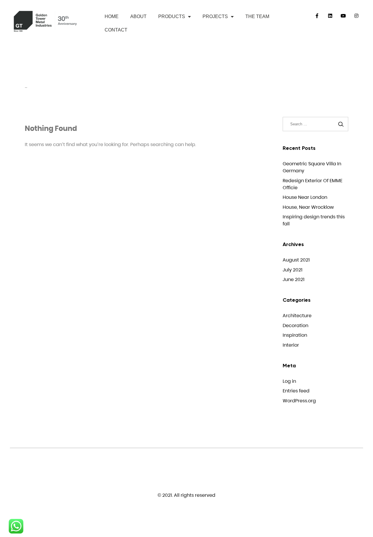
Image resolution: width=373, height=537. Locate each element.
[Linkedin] (330, 15)
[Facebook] (317, 15)
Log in (289, 381)
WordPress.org (299, 400)
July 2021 (292, 269)
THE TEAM (257, 16)
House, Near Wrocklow (308, 207)
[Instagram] (356, 15)
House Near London (305, 197)
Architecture (297, 315)
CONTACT (116, 29)
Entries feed (296, 390)
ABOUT (138, 16)
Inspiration (295, 335)
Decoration (295, 325)
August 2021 (296, 260)
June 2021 (294, 279)
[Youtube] (343, 15)
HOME (112, 16)
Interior (291, 345)
